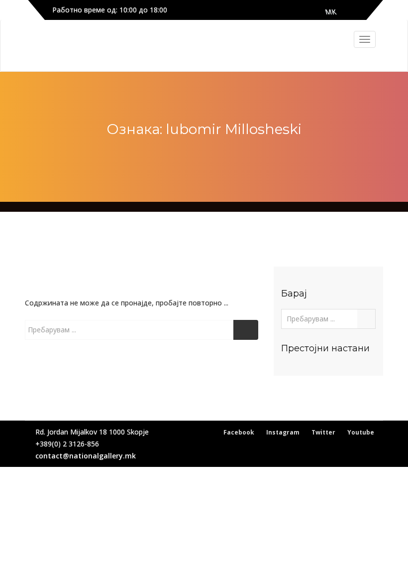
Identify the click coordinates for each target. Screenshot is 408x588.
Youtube (360, 432)
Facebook (238, 432)
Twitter (323, 432)
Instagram (283, 432)
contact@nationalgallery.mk (85, 455)
